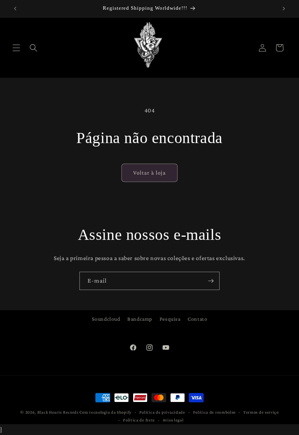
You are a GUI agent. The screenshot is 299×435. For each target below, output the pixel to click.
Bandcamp (139, 319)
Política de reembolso (214, 412)
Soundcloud (106, 319)
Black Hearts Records (58, 412)
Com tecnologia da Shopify (105, 412)
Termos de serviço (261, 412)
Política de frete (139, 420)
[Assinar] (210, 281)
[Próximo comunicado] (283, 8)
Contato (197, 319)
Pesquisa (170, 319)
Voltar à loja (149, 172)
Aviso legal (173, 420)
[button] (16, 47)
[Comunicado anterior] (15, 8)
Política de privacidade (162, 412)
